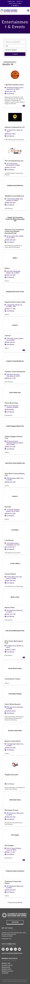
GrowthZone (18, 902)
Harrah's (8, 507)
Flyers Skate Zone (11, 403)
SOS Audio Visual (11, 810)
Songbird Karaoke (11, 775)
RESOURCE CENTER (7, 965)
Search (16, 54)
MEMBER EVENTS (6, 969)
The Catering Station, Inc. (14, 161)
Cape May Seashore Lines (14, 85)
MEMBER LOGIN (11, 1)
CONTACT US (19, 1)
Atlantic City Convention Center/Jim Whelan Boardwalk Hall (14, 231)
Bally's (7, 268)
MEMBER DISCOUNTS (7, 971)
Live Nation (9, 540)
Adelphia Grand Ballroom (14, 196)
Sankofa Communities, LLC (15, 127)
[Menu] (28, 10)
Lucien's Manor (10, 574)
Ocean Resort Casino (12, 679)
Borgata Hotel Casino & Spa (15, 302)
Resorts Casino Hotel (12, 741)
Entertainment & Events (9, 62)
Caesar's (8, 336)
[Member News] (23, 106)
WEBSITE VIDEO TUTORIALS (15, 3)
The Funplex (9, 845)
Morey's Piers (10, 607)
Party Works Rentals (12, 704)
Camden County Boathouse (15, 372)
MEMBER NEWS (6, 967)
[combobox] (15, 46)
